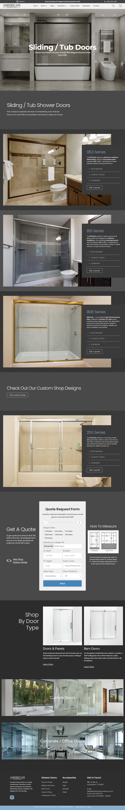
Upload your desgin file (53, 542)
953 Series (48, 538)
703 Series (69, 531)
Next (62, 583)
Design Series (49, 527)
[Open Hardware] (66, 6)
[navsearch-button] (113, 6)
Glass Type (48, 571)
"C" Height (47, 561)
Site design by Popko (83, 807)
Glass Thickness (70, 571)
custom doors (62, 697)
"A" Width (47, 551)
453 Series (58, 531)
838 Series (59, 535)
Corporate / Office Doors (62, 741)
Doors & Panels (53, 648)
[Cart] (120, 5)
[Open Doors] (46, 6)
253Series (48, 531)
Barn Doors (92, 648)
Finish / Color (68, 561)
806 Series (49, 535)
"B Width (66, 551)
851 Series (69, 535)
